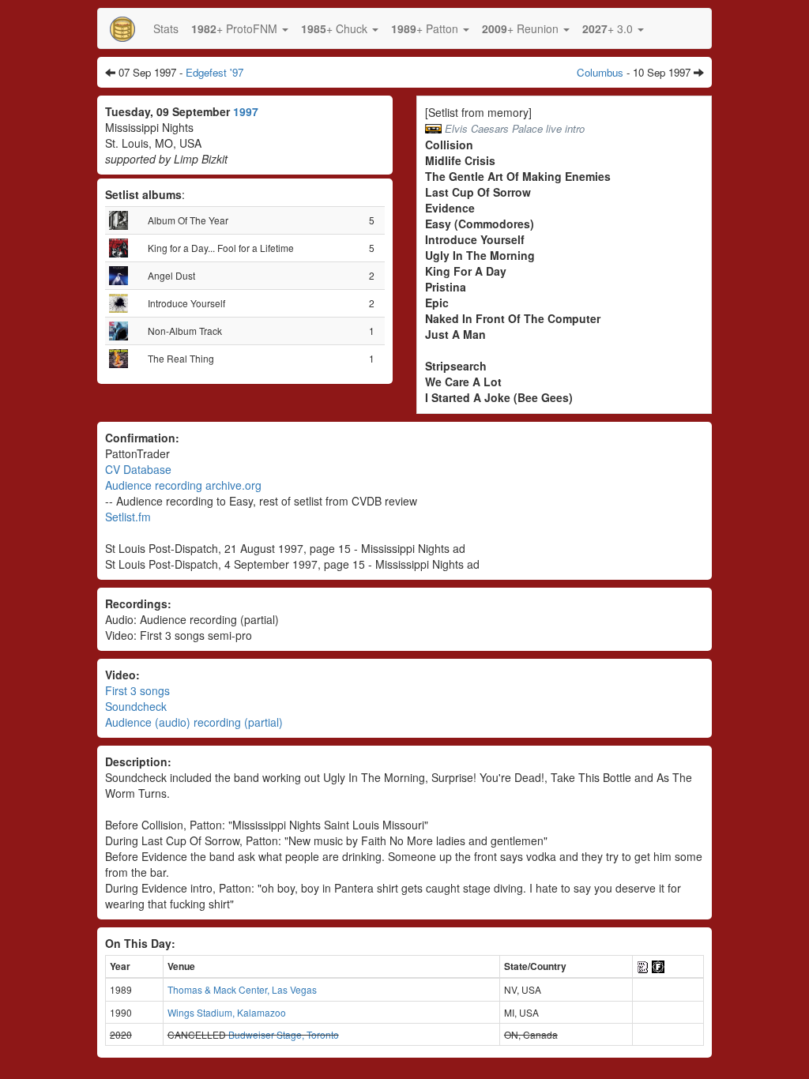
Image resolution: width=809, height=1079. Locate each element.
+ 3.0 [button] (609, 28)
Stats (166, 28)
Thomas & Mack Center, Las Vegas (242, 989)
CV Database (138, 469)
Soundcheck (136, 706)
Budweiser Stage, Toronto (283, 1034)
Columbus (600, 72)
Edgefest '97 (214, 72)
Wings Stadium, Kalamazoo (226, 1012)
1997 (245, 111)
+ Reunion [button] (522, 28)
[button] (240, 28)
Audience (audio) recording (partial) (194, 722)
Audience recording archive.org (183, 485)
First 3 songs (137, 690)
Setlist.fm (128, 516)
